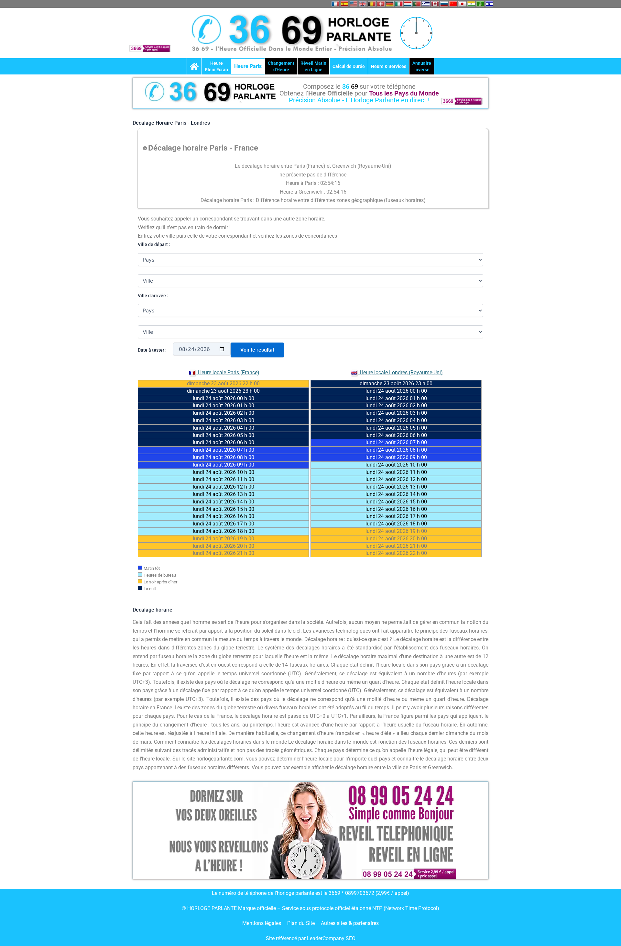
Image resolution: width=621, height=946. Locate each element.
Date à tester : (152, 350)
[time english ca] (435, 3)
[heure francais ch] (381, 3)
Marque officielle (257, 908)
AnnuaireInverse (421, 66)
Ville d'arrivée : (153, 295)
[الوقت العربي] (480, 3)
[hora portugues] (417, 3)
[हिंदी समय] (471, 3)
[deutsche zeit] (390, 3)
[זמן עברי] (489, 3)
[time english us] (353, 3)
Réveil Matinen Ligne (313, 66)
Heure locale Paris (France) (228, 372)
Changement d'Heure (281, 66)
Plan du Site (301, 923)
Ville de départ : (154, 244)
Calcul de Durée (348, 66)
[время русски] (444, 3)
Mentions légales (261, 923)
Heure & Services (388, 66)
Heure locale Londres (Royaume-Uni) (400, 372)
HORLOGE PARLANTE (212, 908)
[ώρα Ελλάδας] (426, 3)
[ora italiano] (399, 3)
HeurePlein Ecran (216, 66)
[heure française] (335, 3)
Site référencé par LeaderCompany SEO (310, 938)
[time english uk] (362, 3)
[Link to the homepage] (194, 66)
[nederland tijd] (408, 3)
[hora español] (344, 3)
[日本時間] (462, 3)
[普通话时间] (453, 3)
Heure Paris (248, 66)
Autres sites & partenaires (350, 923)
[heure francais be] (372, 3)
